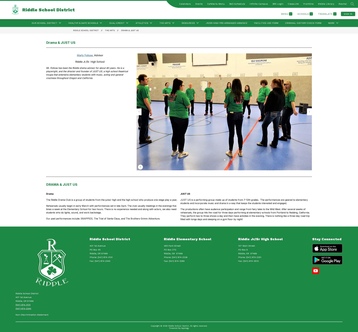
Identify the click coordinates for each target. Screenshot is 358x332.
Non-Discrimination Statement (32, 314)
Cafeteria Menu (216, 4)
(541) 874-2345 (23, 308)
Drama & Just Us (130, 30)
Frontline (308, 4)
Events (199, 4)
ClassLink (293, 4)
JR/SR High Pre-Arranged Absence (226, 23)
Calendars (185, 4)
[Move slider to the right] (309, 112)
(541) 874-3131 (23, 304)
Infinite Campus (258, 4)
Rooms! (343, 4)
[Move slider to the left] (139, 112)
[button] (220, 160)
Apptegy (185, 328)
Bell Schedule (237, 4)
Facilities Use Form (266, 23)
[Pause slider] (140, 167)
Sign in (348, 14)
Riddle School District (86, 30)
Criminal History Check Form (303, 23)
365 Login (277, 4)
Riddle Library (326, 4)
